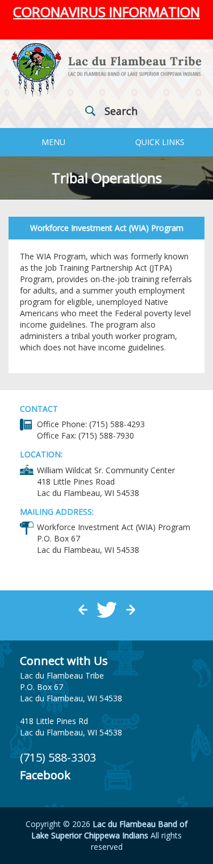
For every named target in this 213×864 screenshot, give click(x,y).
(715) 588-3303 (58, 757)
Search (121, 111)
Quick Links (160, 142)
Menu (53, 142)
